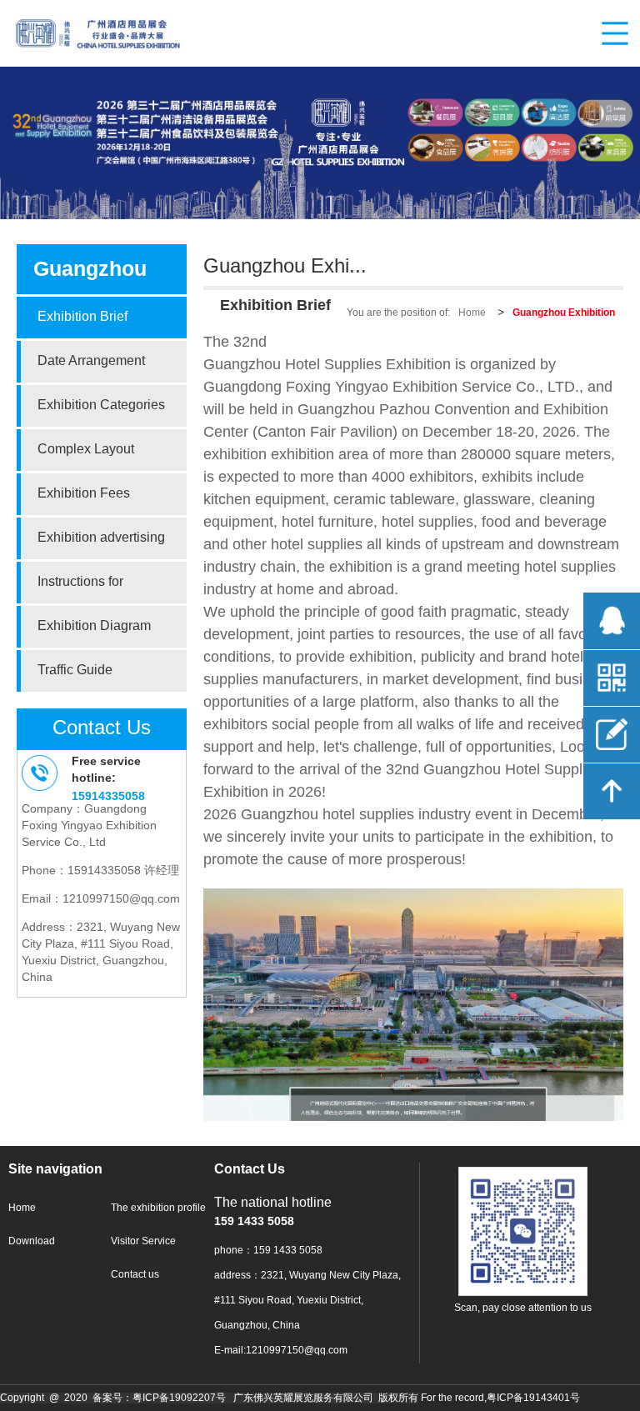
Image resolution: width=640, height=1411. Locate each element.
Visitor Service (143, 1241)
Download (31, 1241)
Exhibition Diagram (94, 626)
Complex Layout (86, 450)
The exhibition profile (158, 1208)
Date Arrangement (91, 361)
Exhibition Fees (84, 494)
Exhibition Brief (83, 317)
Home (472, 313)
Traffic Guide (75, 670)
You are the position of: (398, 313)
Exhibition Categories (101, 405)
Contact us (135, 1274)
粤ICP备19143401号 (533, 1398)
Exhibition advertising (101, 538)
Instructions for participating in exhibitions (81, 589)
